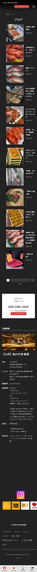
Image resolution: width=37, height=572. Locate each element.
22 (33, 280)
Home (7, 14)
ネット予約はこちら (21, 6)
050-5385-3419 (18, 306)
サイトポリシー (19, 558)
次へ (20, 284)
